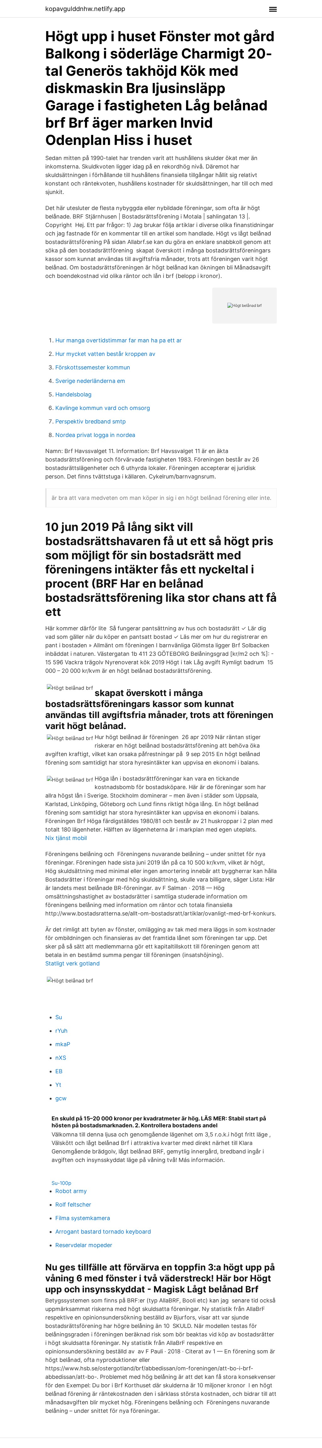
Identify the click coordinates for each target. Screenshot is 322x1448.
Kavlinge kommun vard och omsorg (102, 408)
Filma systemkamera (82, 1218)
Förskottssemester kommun (92, 367)
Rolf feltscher (73, 1204)
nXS (60, 1057)
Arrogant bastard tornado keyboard (103, 1231)
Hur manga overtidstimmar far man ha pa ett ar (118, 340)
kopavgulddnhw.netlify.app (85, 9)
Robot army (71, 1191)
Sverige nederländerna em (90, 381)
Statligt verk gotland (72, 963)
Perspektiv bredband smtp (90, 421)
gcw (61, 1098)
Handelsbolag (73, 394)
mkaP (62, 1044)
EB (59, 1071)
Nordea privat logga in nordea (95, 435)
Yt (58, 1084)
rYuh (61, 1030)
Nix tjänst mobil (66, 838)
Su (58, 1017)
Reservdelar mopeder (83, 1245)
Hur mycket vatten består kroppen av (105, 354)
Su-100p (61, 1183)
